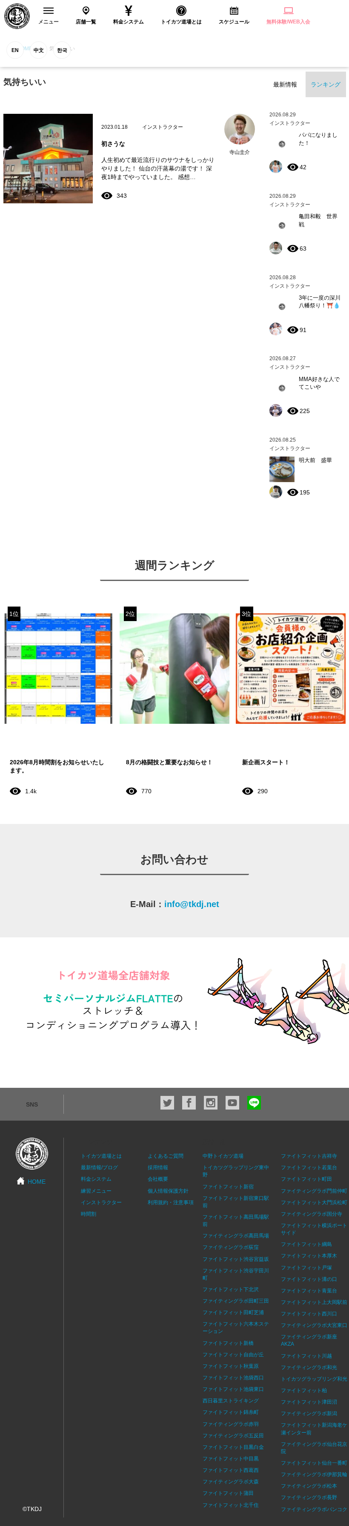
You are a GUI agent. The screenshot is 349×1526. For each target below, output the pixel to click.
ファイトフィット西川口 (309, 1314)
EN (15, 50)
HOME (37, 1181)
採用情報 (158, 1168)
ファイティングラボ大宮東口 (314, 1325)
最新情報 (285, 84)
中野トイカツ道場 (223, 1156)
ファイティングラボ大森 (231, 1482)
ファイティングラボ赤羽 (231, 1424)
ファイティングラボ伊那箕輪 (314, 1474)
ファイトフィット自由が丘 (233, 1355)
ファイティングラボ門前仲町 (314, 1191)
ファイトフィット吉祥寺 (309, 1156)
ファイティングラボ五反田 (233, 1436)
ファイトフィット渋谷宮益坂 (236, 1259)
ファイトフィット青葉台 (309, 1291)
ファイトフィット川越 (306, 1356)
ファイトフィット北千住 (231, 1505)
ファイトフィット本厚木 (309, 1256)
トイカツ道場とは (101, 1156)
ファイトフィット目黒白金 (233, 1447)
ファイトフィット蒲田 (228, 1493)
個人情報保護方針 (168, 1191)
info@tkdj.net (191, 904)
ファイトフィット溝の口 (309, 1279)
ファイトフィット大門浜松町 (314, 1202)
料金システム (96, 1179)
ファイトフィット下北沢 (231, 1289)
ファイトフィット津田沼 (309, 1402)
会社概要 (158, 1179)
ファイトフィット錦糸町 (231, 1412)
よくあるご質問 (165, 1156)
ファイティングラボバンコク (314, 1509)
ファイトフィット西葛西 (231, 1470)
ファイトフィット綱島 (306, 1244)
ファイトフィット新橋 (228, 1343)
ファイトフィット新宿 (228, 1187)
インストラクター (101, 1202)
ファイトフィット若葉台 (309, 1168)
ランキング (325, 84)
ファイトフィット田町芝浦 (233, 1312)
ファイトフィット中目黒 (231, 1459)
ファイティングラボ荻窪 (231, 1247)
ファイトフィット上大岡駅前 (314, 1302)
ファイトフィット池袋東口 (233, 1389)
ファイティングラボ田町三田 (236, 1301)
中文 (39, 50)
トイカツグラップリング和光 (314, 1379)
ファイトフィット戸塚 (306, 1268)
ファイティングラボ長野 (309, 1497)
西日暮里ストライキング (231, 1401)
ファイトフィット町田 (306, 1179)
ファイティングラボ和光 (309, 1367)
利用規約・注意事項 (171, 1202)
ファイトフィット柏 (304, 1390)
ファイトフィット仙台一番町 (314, 1463)
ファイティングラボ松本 (309, 1486)
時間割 (88, 1214)
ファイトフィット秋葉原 (231, 1366)
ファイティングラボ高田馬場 (236, 1236)
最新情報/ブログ (99, 1168)
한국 (62, 50)
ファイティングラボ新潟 (309, 1413)
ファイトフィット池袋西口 (233, 1378)
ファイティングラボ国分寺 (311, 1214)
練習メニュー (96, 1191)
